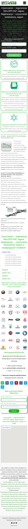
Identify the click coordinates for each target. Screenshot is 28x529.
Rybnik (6, 504)
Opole (2, 486)
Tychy (18, 508)
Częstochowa (5, 494)
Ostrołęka (15, 500)
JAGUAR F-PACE (6, 273)
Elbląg (20, 494)
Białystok (11, 486)
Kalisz (25, 496)
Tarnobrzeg (6, 508)
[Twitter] (14, 523)
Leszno (20, 498)
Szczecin (18, 488)
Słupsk (21, 504)
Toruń (14, 508)
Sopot (25, 504)
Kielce (25, 486)
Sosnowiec (4, 506)
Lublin (19, 482)
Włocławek (8, 510)
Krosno (12, 498)
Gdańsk (16, 486)
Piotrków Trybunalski (6, 502)
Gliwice (2, 496)
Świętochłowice (16, 506)
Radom (22, 502)
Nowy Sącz (10, 500)
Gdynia (24, 494)
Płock (13, 502)
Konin (3, 498)
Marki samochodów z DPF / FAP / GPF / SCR (17, 134)
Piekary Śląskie (22, 500)
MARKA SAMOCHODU (7, 41)
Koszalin (7, 498)
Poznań (13, 488)
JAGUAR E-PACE (6, 252)
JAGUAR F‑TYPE (6, 279)
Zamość (18, 510)
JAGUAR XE (5, 270)
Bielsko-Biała (11, 492)
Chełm (20, 492)
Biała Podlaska (4, 492)
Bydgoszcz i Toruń (12, 482)
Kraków (20, 484)
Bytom (17, 492)
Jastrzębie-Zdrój (14, 496)
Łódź (16, 484)
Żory (21, 510)
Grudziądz (7, 496)
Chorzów (25, 492)
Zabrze (13, 510)
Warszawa (24, 484)
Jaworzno (21, 496)
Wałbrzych (22, 508)
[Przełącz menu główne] (24, 2)
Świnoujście (23, 506)
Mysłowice (4, 500)
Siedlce (10, 504)
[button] (14, 252)
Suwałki (9, 506)
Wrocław (5, 482)
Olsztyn (9, 488)
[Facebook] (11, 523)
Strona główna (4, 134)
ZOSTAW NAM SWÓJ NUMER (9, 47)
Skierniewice (16, 504)
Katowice (21, 486)
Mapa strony (14, 525)
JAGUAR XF (5, 276)
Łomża (24, 498)
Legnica (16, 498)
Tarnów (11, 508)
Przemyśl (17, 502)
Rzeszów (6, 486)
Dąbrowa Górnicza (13, 494)
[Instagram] (16, 523)
